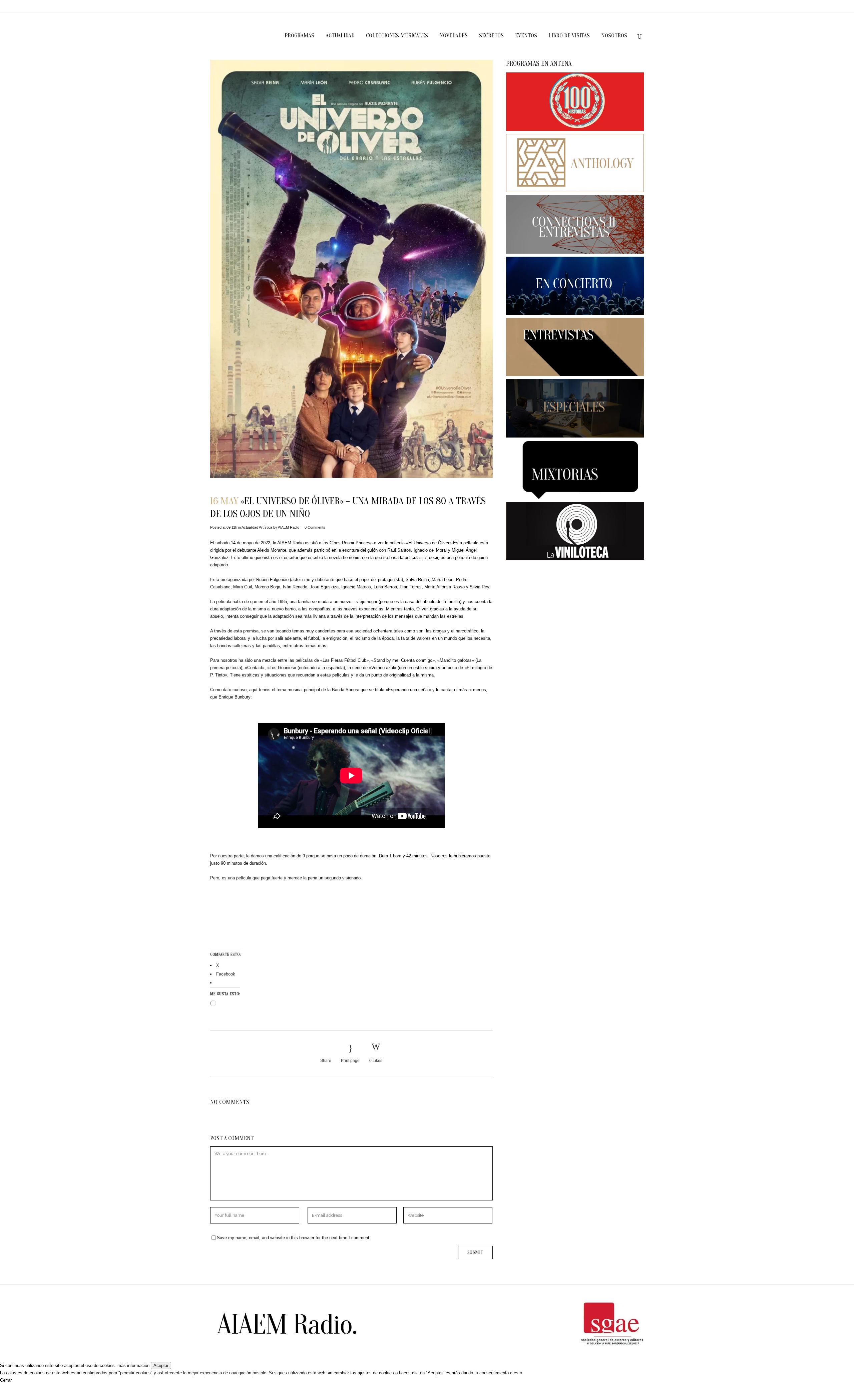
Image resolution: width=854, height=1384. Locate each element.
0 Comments (315, 527)
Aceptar (160, 1365)
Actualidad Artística (257, 527)
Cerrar (6, 1380)
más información (133, 1365)
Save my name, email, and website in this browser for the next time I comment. (294, 1237)
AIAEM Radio (288, 527)
